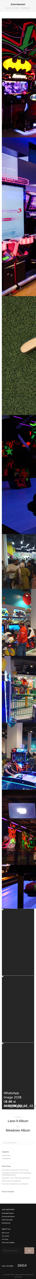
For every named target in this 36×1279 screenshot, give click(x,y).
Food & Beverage (7, 1220)
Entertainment (6, 1223)
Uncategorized (6, 1158)
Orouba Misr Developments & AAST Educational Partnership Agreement (16, 1174)
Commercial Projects (8, 1216)
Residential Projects (8, 1213)
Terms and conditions (8, 1242)
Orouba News (6, 1155)
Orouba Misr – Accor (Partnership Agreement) (16, 1178)
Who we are (5, 1233)
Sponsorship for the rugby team (11, 1181)
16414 (22, 1265)
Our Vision (5, 1239)
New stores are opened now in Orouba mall (15, 1184)
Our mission (5, 1236)
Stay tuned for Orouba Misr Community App (15, 1170)
